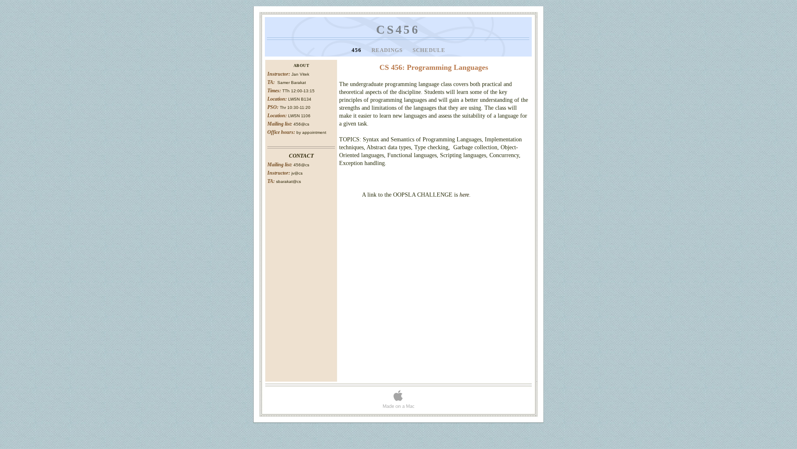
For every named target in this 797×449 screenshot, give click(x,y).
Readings (388, 50)
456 (357, 50)
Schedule (429, 50)
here (464, 195)
